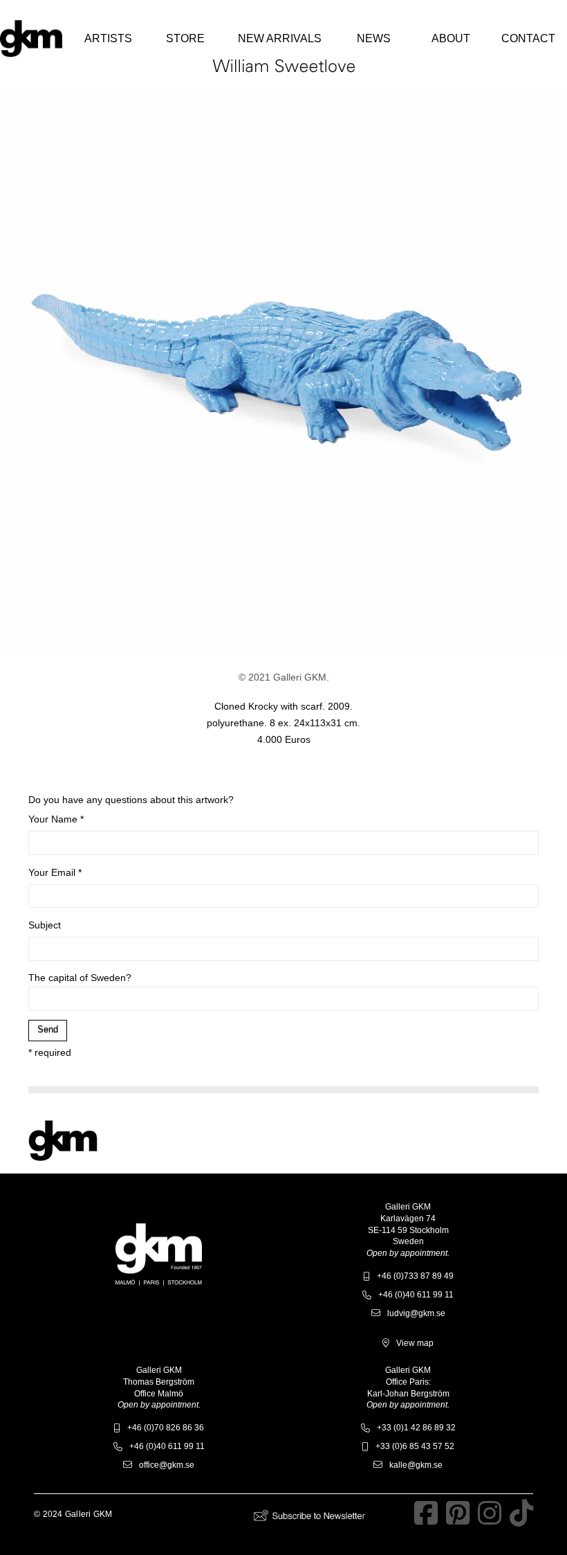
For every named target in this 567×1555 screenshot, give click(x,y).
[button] (108, 39)
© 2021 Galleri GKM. (284, 677)
